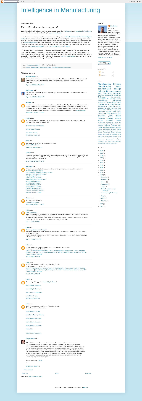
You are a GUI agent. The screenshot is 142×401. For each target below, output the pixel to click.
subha (27, 245)
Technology (102, 97)
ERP (105, 113)
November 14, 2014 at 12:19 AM (35, 112)
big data (113, 131)
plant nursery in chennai (32, 202)
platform (112, 143)
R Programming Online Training (35, 126)
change (117, 89)
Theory (114, 111)
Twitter (99, 131)
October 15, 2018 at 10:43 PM (34, 147)
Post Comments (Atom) (35, 376)
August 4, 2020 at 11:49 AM (33, 333)
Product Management (104, 129)
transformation (116, 97)
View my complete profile (105, 57)
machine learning (102, 124)
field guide (108, 141)
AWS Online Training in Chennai (35, 315)
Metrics (49, 67)
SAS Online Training (31, 133)
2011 (101, 172)
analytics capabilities (36, 46)
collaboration (116, 100)
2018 (101, 163)
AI (107, 99)
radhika (28, 304)
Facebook (107, 136)
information (109, 120)
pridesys (28, 153)
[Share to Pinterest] (55, 65)
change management (115, 138)
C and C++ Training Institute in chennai (37, 250)
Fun (113, 124)
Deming (100, 113)
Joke (111, 136)
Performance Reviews (105, 117)
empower (101, 108)
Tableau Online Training (32, 129)
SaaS (99, 138)
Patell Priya (29, 166)
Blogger (85, 387)
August (103, 187)
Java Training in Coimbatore (34, 292)
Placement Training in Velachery (35, 190)
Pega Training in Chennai (33, 176)
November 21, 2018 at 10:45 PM (35, 161)
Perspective (101, 118)
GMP (119, 125)
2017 (101, 165)
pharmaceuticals (107, 134)
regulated (114, 134)
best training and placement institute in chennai (39, 172)
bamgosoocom (30, 338)
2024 (101, 155)
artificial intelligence (111, 108)
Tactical (119, 129)
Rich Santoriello (30, 76)
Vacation (103, 138)
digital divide (109, 104)
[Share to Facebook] (53, 65)
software (119, 124)
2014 (101, 167)
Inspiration (114, 113)
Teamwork (118, 118)
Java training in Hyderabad (33, 289)
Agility (119, 91)
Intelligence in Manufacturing (60, 10)
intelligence (67, 31)
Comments (103, 75)
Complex (101, 104)
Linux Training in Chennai (33, 183)
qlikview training (80, 110)
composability (106, 132)
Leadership (101, 99)
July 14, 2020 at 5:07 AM (33, 298)
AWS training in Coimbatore (33, 325)
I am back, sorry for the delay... (109, 193)
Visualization (101, 115)
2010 (101, 175)
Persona (118, 117)
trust (116, 143)
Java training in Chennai (50, 282)
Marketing (108, 111)
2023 (101, 158)
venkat (28, 118)
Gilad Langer (29, 90)
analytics (100, 120)
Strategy (112, 99)
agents (118, 106)
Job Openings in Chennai (33, 181)
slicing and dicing (54, 46)
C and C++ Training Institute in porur (45, 252)
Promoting (110, 118)
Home (57, 373)
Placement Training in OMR (33, 188)
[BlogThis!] (49, 65)
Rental (119, 136)
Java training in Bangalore (33, 285)
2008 (101, 206)
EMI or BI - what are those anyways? (108, 189)
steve (27, 210)
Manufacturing (43, 67)
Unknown (28, 102)
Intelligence (34, 67)
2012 (101, 170)
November (104, 179)
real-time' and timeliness (68, 56)
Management (102, 106)
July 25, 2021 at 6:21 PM (33, 366)
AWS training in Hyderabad (33, 322)
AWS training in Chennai (33, 311)
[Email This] (47, 65)
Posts (102, 72)
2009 (101, 204)
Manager (115, 136)
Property (113, 129)
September (104, 184)
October (103, 182)
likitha (27, 140)
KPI (38, 67)
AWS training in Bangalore (33, 318)
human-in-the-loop (116, 141)
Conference (101, 111)
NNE (119, 113)
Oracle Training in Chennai (33, 186)
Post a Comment (28, 370)
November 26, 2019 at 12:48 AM (35, 204)
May (102, 196)
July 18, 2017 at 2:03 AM (33, 135)
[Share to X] (51, 65)
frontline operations (116, 132)
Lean (109, 102)
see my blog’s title (55, 33)
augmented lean (106, 131)
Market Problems (115, 115)
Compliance (114, 125)
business (28, 67)
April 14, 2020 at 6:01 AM (33, 222)
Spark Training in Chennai (33, 185)
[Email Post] (43, 65)
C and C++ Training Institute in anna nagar (61, 250)
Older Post (88, 373)
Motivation (109, 110)
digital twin (118, 122)
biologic (100, 132)
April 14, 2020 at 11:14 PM (33, 239)
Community (107, 125)
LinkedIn (100, 127)
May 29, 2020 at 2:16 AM (33, 274)
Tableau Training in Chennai (34, 178)
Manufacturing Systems (109, 84)
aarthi (27, 279)
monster (108, 143)
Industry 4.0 (103, 91)
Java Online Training (32, 296)
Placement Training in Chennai (34, 171)
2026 (101, 150)
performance (67, 67)
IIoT (105, 102)
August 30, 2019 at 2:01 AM (33, 192)
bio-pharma (118, 131)
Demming (109, 124)
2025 (101, 153)
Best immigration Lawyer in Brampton (36, 230)
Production (111, 106)
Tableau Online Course (32, 145)
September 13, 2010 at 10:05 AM (35, 97)
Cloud (119, 111)
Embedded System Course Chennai (36, 179)
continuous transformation (105, 139)
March (103, 198)
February (104, 201)
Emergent (117, 104)
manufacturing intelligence (83, 31)
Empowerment (109, 122)
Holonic (100, 102)
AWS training (29, 329)
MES (99, 93)
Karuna (28, 198)
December (104, 177)
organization (117, 110)
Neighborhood (106, 127)
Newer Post (25, 373)
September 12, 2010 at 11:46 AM (35, 85)
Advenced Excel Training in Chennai (36, 174)
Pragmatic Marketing (115, 127)
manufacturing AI (102, 143)
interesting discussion (31, 42)
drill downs (66, 46)
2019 (101, 160)
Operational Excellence (58, 67)
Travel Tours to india (31, 212)
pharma (100, 134)
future (119, 102)
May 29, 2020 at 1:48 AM (33, 256)
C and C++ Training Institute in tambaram (68, 252)
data (119, 108)
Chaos (100, 110)
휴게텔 (40, 360)
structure (100, 125)
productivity (113, 91)
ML (115, 124)
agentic (108, 138)
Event (108, 113)
